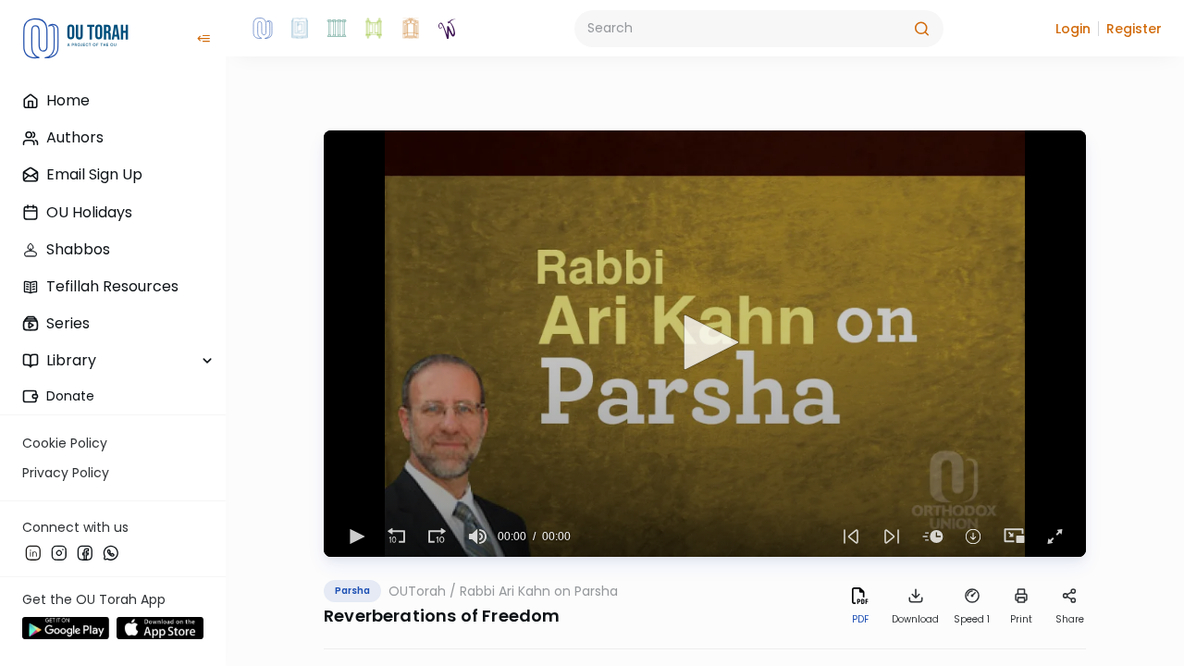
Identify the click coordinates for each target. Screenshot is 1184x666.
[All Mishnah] (299, 28)
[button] (1073, 29)
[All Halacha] (337, 28)
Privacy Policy (65, 472)
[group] (477, 536)
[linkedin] (33, 552)
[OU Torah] (263, 28)
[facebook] (85, 552)
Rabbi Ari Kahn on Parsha (539, 591)
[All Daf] (411, 28)
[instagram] (59, 552)
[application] (705, 343)
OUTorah (417, 591)
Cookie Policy (64, 443)
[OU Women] (447, 28)
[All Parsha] (373, 28)
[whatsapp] (111, 552)
